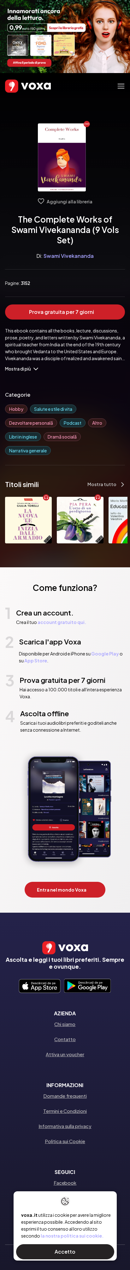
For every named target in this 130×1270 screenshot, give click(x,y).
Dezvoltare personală (31, 423)
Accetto (65, 1251)
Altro (97, 423)
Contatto (65, 1039)
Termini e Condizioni (65, 1111)
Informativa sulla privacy (64, 1126)
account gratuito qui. (62, 622)
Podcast (72, 423)
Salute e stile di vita (53, 409)
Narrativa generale (28, 450)
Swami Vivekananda (69, 255)
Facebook (65, 1183)
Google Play (105, 653)
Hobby (16, 409)
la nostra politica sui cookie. (72, 1236)
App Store (35, 660)
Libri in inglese (23, 436)
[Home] (19, 86)
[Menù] (121, 86)
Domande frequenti (65, 1096)
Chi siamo (64, 1024)
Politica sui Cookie (65, 1141)
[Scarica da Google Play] (87, 986)
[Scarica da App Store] (40, 986)
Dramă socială (62, 436)
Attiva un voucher (65, 1054)
